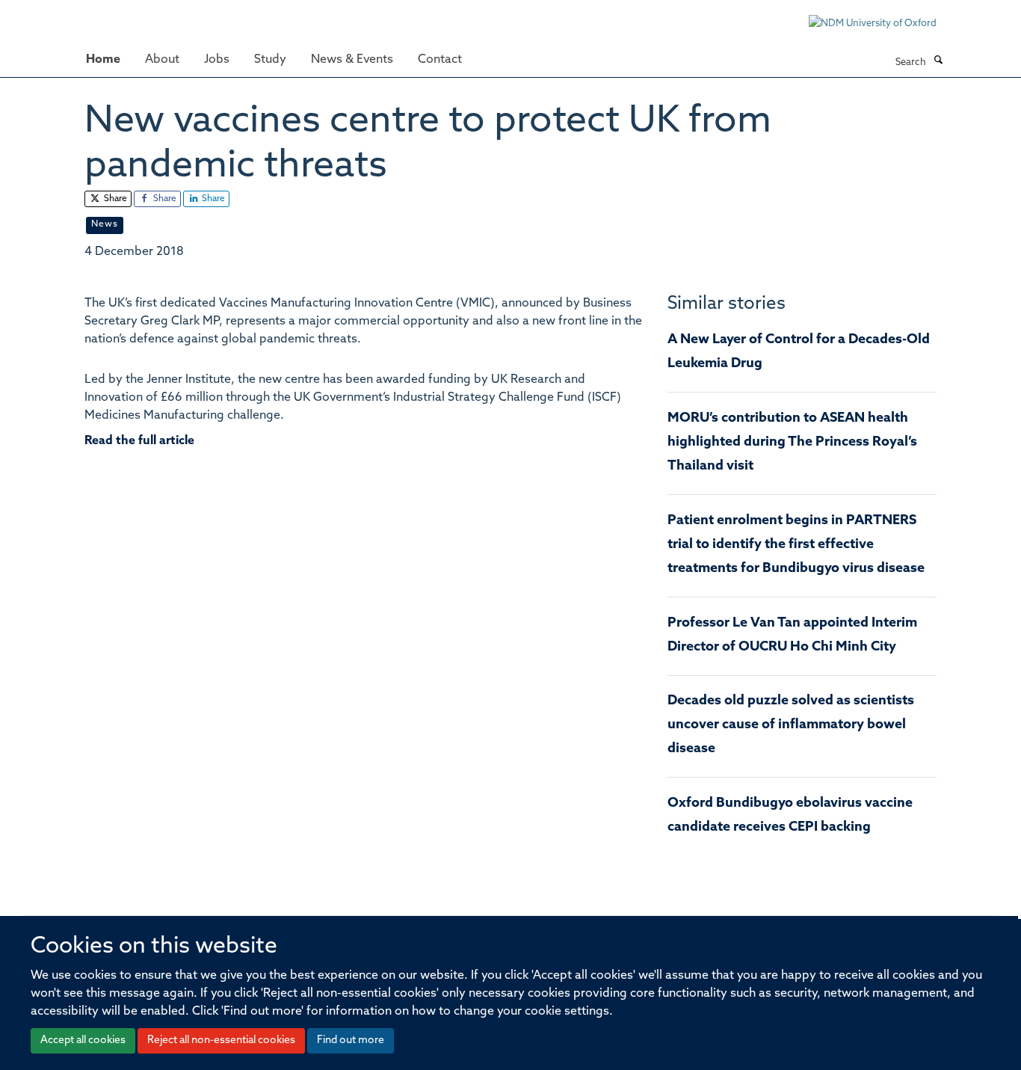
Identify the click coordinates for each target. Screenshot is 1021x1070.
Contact (440, 60)
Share (114, 198)
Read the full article (139, 441)
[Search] (938, 61)
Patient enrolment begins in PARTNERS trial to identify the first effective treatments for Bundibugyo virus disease (796, 545)
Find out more (350, 1040)
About (162, 60)
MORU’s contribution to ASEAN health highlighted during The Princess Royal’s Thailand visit (792, 442)
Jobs (216, 60)
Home (103, 60)
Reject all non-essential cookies (221, 1040)
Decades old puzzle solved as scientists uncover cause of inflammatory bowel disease (790, 725)
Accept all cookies (83, 1040)
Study (270, 60)
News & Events (352, 60)
